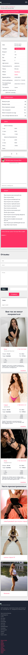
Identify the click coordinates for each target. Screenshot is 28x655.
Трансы (2, 631)
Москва (2, 6)
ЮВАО (7, 6)
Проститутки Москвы (6, 613)
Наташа (3, 645)
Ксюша (2, 648)
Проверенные (4, 626)
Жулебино (12, 6)
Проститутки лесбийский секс (12, 199)
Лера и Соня (4, 640)
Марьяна (3, 650)
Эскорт (2, 633)
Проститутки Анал (9, 197)
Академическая (7, 462)
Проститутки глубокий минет (12, 204)
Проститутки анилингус (10, 208)
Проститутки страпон (10, 217)
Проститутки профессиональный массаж (13, 219)
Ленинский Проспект (9, 351)
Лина (5, 461)
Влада (2, 644)
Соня (2, 641)
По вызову (3, 621)
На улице (3, 625)
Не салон (3, 618)
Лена (5, 349)
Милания (6, 593)
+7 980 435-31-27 (21, 405)
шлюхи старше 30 (9, 557)
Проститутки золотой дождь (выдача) (14, 214)
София (6, 405)
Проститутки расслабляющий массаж (14, 222)
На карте (3, 620)
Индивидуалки (4, 615)
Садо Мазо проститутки (10, 225)
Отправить (14, 294)
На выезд (3, 628)
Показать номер (20, 48)
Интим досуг (4, 629)
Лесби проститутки (9, 212)
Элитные (3, 623)
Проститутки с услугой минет (12, 206)
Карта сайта (4, 634)
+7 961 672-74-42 (21, 349)
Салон (2, 616)
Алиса (2, 651)
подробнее (23, 370)
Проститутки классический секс (12, 195)
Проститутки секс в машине (11, 201)
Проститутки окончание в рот (12, 210)
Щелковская (7, 406)
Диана (2, 643)
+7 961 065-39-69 (21, 461)
